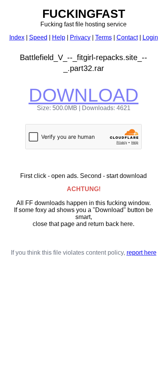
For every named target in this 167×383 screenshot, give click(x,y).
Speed (38, 37)
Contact (127, 37)
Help (58, 37)
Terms (103, 37)
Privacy (80, 37)
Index (16, 37)
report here (142, 252)
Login (150, 37)
